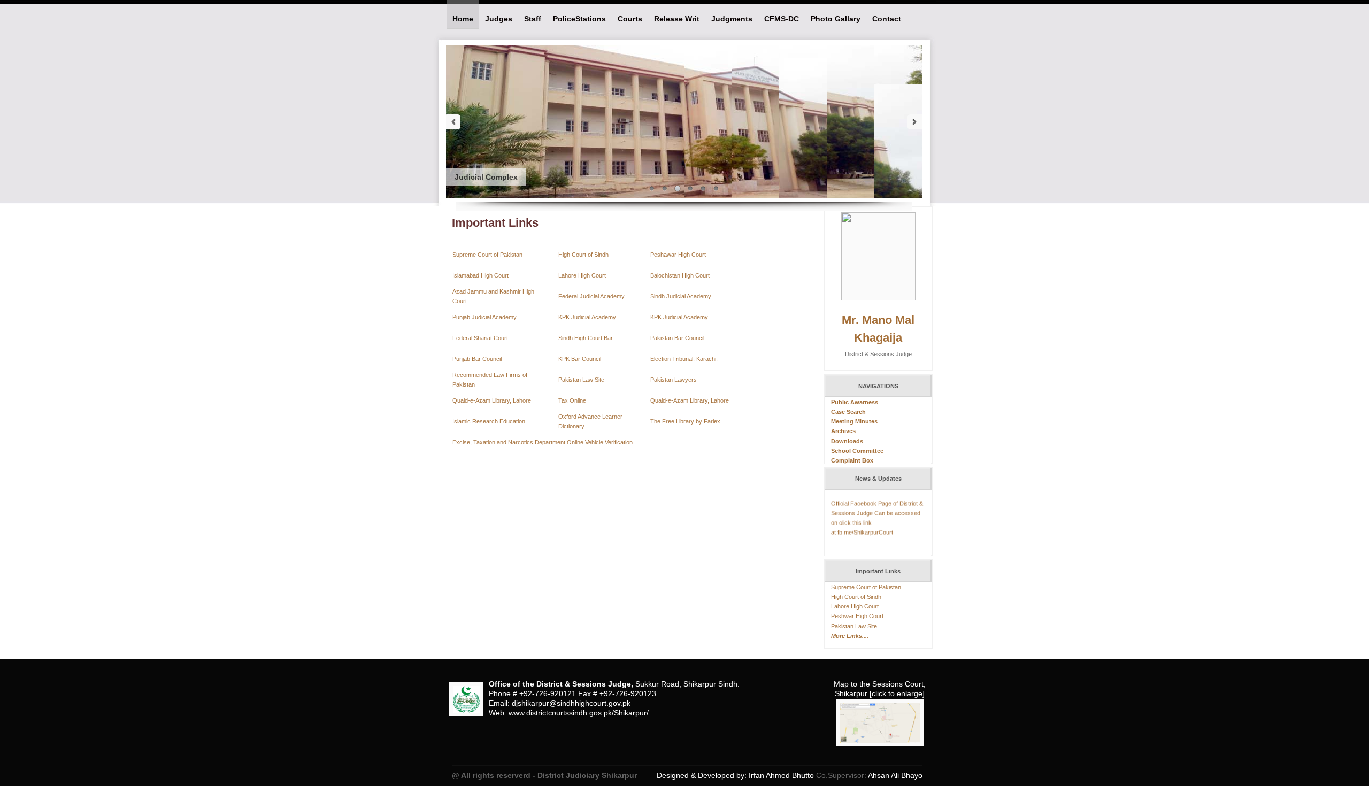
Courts (630, 18)
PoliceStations (579, 18)
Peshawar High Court (678, 254)
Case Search (848, 412)
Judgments (731, 18)
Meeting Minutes (854, 421)
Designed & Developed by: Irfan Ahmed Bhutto (736, 776)
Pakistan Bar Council (677, 338)
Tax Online (572, 400)
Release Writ (676, 18)
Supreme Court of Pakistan (487, 254)
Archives (843, 431)
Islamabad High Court (480, 275)
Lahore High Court (582, 275)
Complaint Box (852, 460)
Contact (886, 18)
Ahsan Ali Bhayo (894, 776)
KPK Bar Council (579, 359)
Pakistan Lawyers (673, 379)
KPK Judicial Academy (587, 317)
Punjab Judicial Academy (484, 317)
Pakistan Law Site (581, 379)
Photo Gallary (835, 18)
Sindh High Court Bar (585, 338)
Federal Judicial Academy (591, 296)
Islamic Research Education (488, 421)
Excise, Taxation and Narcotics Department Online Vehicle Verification (542, 442)
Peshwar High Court (857, 616)
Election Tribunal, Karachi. (684, 359)
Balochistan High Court (680, 275)
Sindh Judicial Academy (680, 296)
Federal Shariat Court (480, 338)
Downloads (847, 441)
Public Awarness (854, 402)
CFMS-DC (781, 18)
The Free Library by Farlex (685, 421)
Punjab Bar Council (477, 359)
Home (462, 18)
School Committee (857, 451)
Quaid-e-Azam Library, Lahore (491, 400)
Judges (498, 18)
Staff (532, 18)
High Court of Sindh (583, 254)
